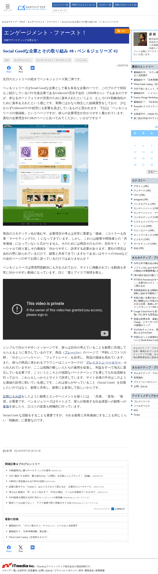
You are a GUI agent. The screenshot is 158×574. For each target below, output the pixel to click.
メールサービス (142, 406)
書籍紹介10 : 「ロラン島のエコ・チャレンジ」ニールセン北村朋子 (43, 525)
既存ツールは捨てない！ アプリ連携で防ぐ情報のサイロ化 (53, 503)
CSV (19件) (139, 195)
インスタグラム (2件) (144, 204)
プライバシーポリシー (145, 382)
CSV (7, 60)
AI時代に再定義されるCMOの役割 (32, 481)
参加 (6, 406)
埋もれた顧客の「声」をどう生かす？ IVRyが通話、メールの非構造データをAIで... (58, 492)
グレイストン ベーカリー (103, 362)
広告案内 (32, 570)
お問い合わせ (141, 386)
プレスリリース (142, 401)
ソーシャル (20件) (143, 226)
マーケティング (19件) (145, 243)
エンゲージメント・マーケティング (54, 60)
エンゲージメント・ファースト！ (43, 22)
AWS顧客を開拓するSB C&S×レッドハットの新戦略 (49, 497)
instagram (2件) (141, 199)
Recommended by (102, 509)
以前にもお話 (12, 396)
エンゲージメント (22, 60)
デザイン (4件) (141, 186)
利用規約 (138, 377)
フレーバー (72, 352)
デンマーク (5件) (142, 190)
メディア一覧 (9, 570)
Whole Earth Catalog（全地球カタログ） (29, 537)
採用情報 (100, 570)
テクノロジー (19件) (144, 230)
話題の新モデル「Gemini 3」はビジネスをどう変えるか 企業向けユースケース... (56, 486)
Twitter (137, 414)
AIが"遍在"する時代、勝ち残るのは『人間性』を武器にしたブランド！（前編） (56, 476)
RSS (123, 31)
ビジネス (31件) (142, 239)
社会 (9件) (139, 248)
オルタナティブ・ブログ (13, 22)
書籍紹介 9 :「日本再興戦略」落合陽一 (29, 531)
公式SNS (21, 570)
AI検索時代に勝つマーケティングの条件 (35, 470)
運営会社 (89, 570)
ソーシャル (81, 60)
